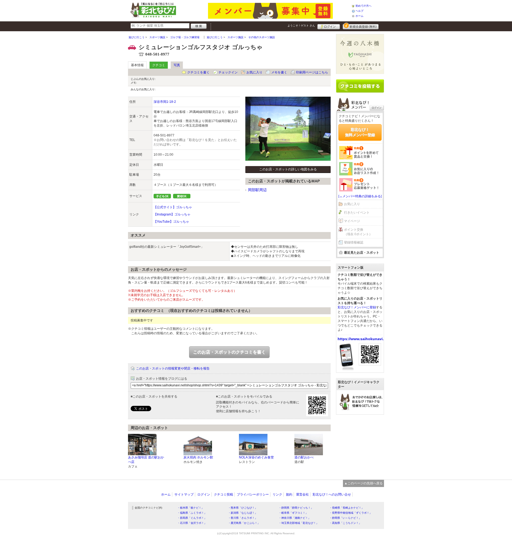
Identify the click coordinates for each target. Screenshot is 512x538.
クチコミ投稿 (223, 494)
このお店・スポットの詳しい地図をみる (288, 169)
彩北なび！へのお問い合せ (332, 494)
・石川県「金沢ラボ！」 (192, 522)
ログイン (328, 25)
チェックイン (228, 72)
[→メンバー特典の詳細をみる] (360, 196)
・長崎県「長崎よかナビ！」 (346, 507)
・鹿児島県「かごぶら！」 (244, 522)
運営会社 (302, 494)
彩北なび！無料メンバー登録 (360, 132)
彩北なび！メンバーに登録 (357, 307)
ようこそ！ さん (301, 25)
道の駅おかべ (304, 457)
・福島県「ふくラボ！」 (192, 512)
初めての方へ (363, 5)
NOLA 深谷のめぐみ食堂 (256, 457)
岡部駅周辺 (257, 190)
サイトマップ (184, 494)
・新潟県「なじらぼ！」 (242, 512)
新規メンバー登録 (361, 25)
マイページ (352, 221)
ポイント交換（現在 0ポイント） (358, 232)
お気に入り (254, 72)
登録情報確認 (353, 242)
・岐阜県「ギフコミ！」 (293, 512)
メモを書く (279, 72)
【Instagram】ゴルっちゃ (172, 214)
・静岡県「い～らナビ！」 (345, 517)
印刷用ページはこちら (312, 72)
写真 (177, 65)
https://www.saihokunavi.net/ (364, 339)
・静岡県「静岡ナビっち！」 (296, 507)
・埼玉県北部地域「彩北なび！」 (299, 522)
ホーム (359, 15)
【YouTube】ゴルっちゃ (171, 221)
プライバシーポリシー (253, 494)
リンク (277, 494)
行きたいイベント (357, 212)
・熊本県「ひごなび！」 (242, 507)
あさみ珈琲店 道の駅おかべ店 (146, 459)
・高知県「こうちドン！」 (345, 522)
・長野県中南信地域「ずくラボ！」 (350, 512)
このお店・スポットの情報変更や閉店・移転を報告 (173, 368)
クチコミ (158, 65)
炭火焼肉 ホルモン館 (198, 457)
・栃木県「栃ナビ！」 (190, 507)
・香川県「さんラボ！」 (242, 517)
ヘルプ (359, 10)
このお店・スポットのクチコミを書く (229, 352)
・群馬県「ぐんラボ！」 (192, 517)
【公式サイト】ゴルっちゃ (173, 207)
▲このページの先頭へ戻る (363, 483)
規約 (289, 494)
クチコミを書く (198, 72)
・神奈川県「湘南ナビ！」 (295, 517)
